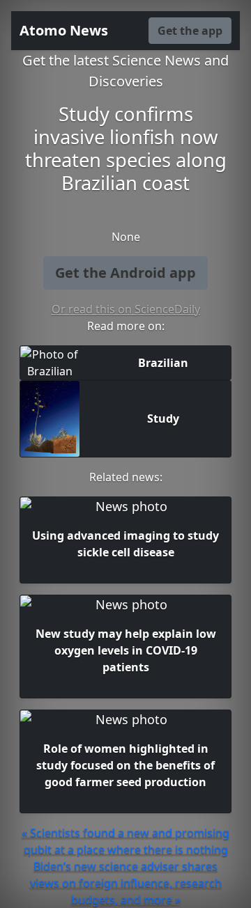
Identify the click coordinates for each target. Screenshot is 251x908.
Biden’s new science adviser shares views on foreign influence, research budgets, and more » (126, 883)
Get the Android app (125, 272)
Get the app (190, 30)
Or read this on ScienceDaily (126, 309)
